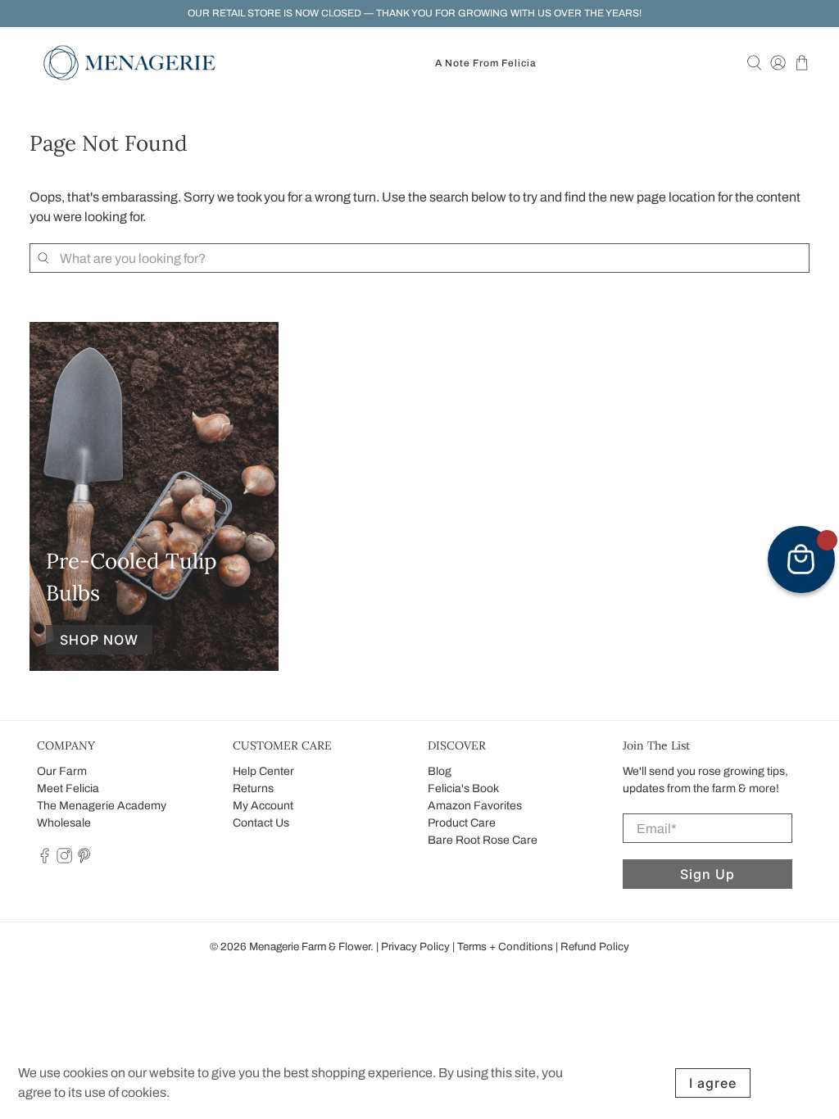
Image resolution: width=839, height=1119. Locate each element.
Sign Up (707, 874)
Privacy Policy (415, 946)
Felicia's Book (463, 788)
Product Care (462, 823)
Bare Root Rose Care (482, 840)
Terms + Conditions (505, 946)
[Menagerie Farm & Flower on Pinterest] (84, 860)
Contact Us (261, 823)
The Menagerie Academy (101, 806)
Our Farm (62, 771)
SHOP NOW (99, 640)
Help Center (263, 771)
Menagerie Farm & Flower (309, 946)
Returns (253, 788)
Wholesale (64, 823)
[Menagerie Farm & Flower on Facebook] (44, 860)
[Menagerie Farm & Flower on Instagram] (64, 860)
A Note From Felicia (486, 63)
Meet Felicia (68, 788)
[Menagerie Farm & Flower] (129, 62)
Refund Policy (594, 946)
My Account (263, 806)
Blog (439, 771)
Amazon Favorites (475, 806)
